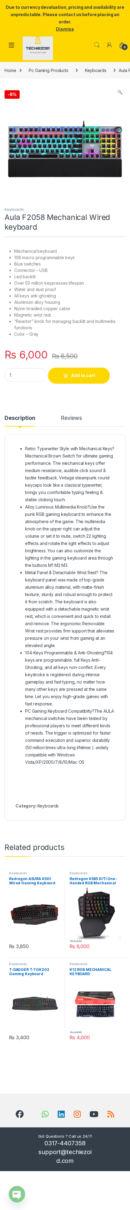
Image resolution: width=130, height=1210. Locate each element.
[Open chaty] (17, 1194)
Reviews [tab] (71, 418)
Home (10, 70)
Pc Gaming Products (48, 70)
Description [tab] (20, 418)
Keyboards (95, 70)
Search (96, 45)
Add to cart (83, 375)
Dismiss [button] (65, 29)
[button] (119, 92)
